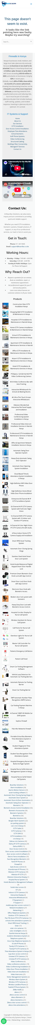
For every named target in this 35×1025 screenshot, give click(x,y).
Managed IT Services (17, 146)
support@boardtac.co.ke (20, 246)
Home (17, 118)
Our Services (17, 123)
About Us (17, 121)
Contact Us (17, 149)
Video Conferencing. (17, 139)
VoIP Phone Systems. (17, 136)
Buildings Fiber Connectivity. (17, 144)
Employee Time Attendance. (17, 131)
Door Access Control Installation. (17, 129)
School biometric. (17, 134)
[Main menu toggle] (31, 4)
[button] (4, 1021)
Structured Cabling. (17, 141)
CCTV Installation (17, 126)
